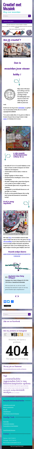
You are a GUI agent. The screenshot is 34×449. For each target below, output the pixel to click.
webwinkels (21, 107)
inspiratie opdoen (21, 383)
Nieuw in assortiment (8, 407)
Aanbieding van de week (9, 405)
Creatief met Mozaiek (12, 6)
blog (10, 237)
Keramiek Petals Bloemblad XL (9, 385)
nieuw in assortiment (15, 392)
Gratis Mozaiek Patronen (9, 430)
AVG (4, 379)
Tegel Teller (6, 421)
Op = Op (5, 409)
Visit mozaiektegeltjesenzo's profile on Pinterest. (14, 369)
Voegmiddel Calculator (8, 423)
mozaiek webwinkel (25, 388)
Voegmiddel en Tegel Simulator (10, 426)
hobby (17, 379)
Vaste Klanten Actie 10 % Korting (11, 413)
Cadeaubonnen (7, 411)
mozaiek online (18, 388)
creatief (9, 379)
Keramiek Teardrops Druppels (9, 388)
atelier (5, 119)
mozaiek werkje (9, 390)
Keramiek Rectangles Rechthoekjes (21, 385)
